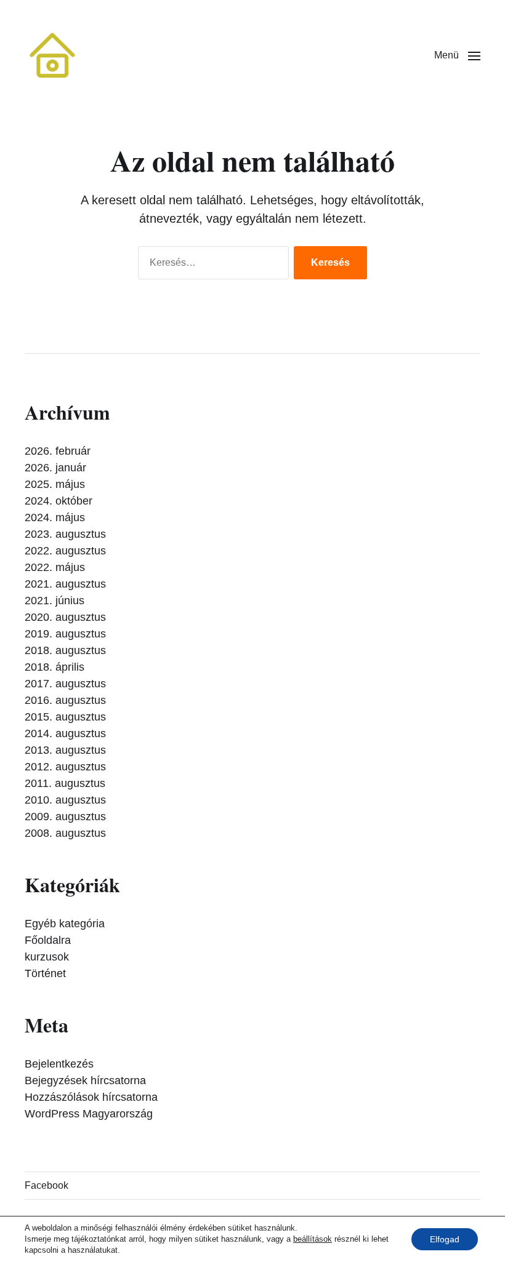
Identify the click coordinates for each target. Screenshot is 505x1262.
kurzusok (47, 957)
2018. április (54, 667)
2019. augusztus (65, 634)
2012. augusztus (65, 767)
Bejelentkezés (59, 1064)
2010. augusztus (65, 800)
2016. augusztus (65, 700)
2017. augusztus (65, 683)
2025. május (55, 484)
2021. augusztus (65, 584)
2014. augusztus (65, 733)
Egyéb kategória (65, 923)
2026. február (58, 451)
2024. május (55, 517)
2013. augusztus (65, 750)
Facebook (46, 1185)
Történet (45, 973)
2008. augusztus (65, 833)
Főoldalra (48, 940)
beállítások (312, 1239)
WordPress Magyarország (89, 1114)
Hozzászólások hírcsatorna (91, 1097)
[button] (457, 55)
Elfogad (444, 1239)
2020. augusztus (65, 617)
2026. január (55, 467)
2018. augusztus (65, 650)
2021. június (54, 600)
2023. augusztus (65, 534)
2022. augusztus (65, 551)
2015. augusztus (65, 717)
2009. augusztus (65, 816)
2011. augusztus (65, 783)
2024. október (58, 501)
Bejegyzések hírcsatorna (85, 1080)
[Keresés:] (211, 265)
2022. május (55, 567)
